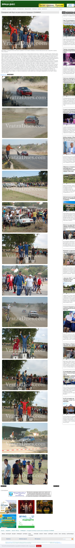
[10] (30, 375)
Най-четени (70, 12)
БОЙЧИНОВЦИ (70, 533)
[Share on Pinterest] (11, 74)
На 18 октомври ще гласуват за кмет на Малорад (68, 367)
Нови (63, 12)
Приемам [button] (39, 546)
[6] (30, 249)
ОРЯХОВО (36, 533)
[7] (30, 280)
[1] (30, 91)
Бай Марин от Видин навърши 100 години (69, 311)
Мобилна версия (23, 538)
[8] (30, 312)
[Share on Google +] (9, 74)
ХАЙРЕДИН (50, 533)
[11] (30, 406)
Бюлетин (8, 538)
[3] (30, 154)
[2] (30, 123)
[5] (30, 217)
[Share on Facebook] (7, 74)
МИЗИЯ (41, 533)
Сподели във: (4, 74)
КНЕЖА (56, 533)
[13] (30, 469)
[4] (30, 186)
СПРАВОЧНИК (20, 9)
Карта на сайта (7, 1)
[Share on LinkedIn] (10, 74)
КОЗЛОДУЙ (8, 533)
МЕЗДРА (14, 533)
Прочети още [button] (32, 545)
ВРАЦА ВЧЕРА (28, 9)
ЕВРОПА (14, 9)
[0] (3, 486)
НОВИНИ (4, 9)
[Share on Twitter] (12, 74)
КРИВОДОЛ (19, 533)
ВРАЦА (3, 533)
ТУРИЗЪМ (34, 9)
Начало (3, 1)
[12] (30, 438)
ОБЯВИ (39, 9)
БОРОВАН (25, 533)
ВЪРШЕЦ (64, 533)
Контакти (12, 1)
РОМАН (45, 533)
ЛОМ (60, 533)
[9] (30, 343)
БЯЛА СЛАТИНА (30, 534)
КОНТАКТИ (44, 9)
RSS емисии (37, 538)
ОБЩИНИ (9, 9)
